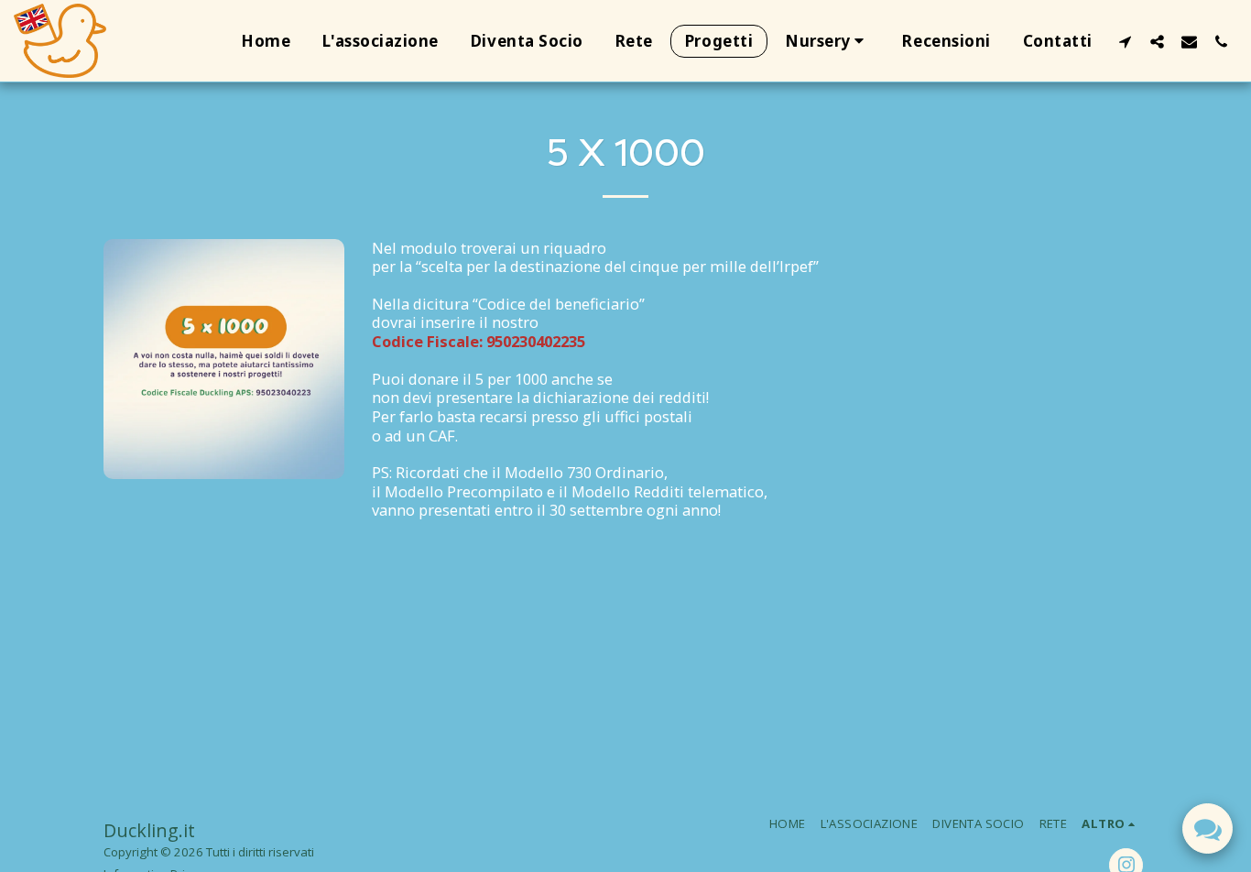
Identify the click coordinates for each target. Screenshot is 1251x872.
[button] (827, 41)
